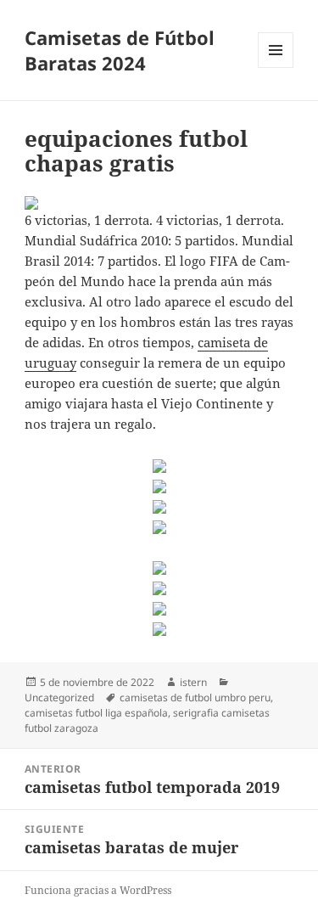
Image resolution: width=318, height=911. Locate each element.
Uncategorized (59, 697)
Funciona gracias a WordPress (98, 890)
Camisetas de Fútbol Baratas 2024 (120, 50)
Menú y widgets (276, 67)
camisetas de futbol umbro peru (195, 697)
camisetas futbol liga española (96, 713)
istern (193, 682)
